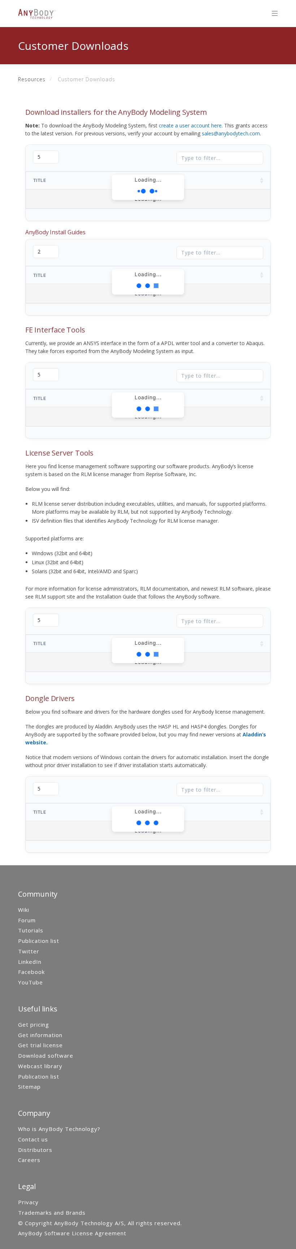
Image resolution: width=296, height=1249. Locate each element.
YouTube (30, 982)
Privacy (28, 1202)
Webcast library (40, 1066)
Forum (27, 920)
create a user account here (190, 125)
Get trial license (40, 1045)
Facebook (31, 971)
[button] (262, 180)
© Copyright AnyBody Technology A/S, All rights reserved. (100, 1223)
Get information (40, 1035)
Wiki (23, 909)
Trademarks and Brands (52, 1212)
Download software (45, 1055)
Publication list (38, 940)
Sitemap (29, 1086)
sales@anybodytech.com (231, 133)
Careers (29, 1159)
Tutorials (30, 930)
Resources (31, 79)
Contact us (33, 1139)
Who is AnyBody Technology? (59, 1128)
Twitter (28, 951)
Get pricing (33, 1024)
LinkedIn (30, 961)
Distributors (35, 1149)
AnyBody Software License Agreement (72, 1233)
